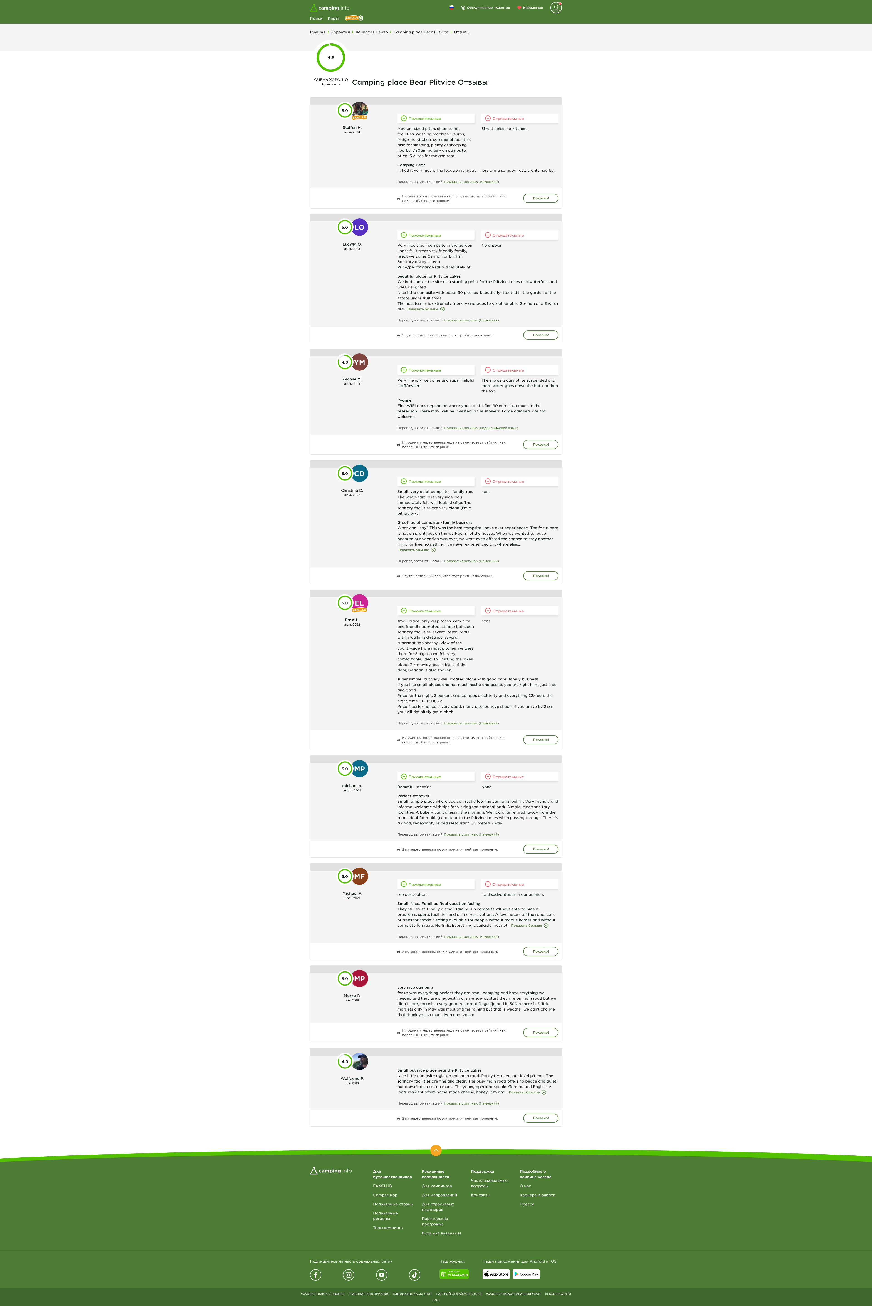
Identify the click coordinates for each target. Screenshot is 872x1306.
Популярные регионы (385, 1216)
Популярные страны (393, 1204)
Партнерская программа (435, 1221)
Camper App (385, 1194)
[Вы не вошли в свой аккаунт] (556, 8)
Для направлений (439, 1194)
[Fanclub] (354, 18)
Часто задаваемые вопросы (489, 1183)
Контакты (480, 1194)
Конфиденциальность (412, 1294)
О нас (525, 1185)
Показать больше (422, 309)
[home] (331, 1170)
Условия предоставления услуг (514, 1294)
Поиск (316, 18)
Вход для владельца (441, 1233)
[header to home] (329, 8)
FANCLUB (382, 1185)
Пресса (527, 1204)
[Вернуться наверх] (436, 1150)
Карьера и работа (537, 1194)
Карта (334, 18)
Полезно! (541, 198)
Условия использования (323, 1294)
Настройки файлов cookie (459, 1294)
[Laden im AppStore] (496, 1274)
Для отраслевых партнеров (438, 1207)
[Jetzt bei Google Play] (526, 1274)
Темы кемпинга (388, 1227)
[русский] (451, 7)
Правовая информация (368, 1294)
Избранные (533, 8)
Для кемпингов (437, 1185)
